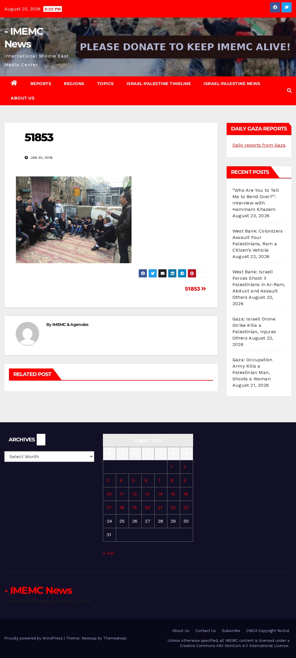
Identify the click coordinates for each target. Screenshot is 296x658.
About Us (22, 98)
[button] (289, 90)
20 (147, 507)
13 (147, 494)
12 (134, 494)
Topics (105, 83)
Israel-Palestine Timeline (159, 83)
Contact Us (205, 630)
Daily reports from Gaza (259, 145)
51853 (193, 288)
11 (121, 494)
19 (134, 507)
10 (109, 494)
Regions (74, 83)
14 (160, 494)
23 (185, 507)
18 (121, 507)
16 (185, 494)
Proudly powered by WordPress (34, 638)
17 (109, 507)
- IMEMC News (38, 590)
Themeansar (114, 638)
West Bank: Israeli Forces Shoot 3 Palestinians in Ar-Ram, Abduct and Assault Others (258, 284)
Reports (40, 83)
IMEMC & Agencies (70, 324)
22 (173, 507)
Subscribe (231, 630)
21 (160, 507)
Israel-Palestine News (232, 83)
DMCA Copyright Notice (267, 630)
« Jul (108, 553)
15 (173, 494)
